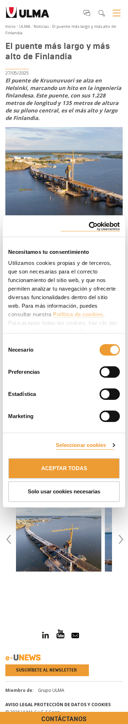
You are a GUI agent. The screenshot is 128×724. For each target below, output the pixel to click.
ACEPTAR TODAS (64, 468)
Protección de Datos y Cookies (72, 705)
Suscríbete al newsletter (46, 670)
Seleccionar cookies (81, 445)
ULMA (24, 26)
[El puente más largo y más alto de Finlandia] (64, 171)
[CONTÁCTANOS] (5, 599)
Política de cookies (78, 314)
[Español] (27, 14)
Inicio (10, 26)
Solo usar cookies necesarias (64, 491)
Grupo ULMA (51, 690)
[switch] (101, 370)
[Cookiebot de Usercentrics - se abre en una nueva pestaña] (90, 226)
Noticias (41, 26)
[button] (86, 13)
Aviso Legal (19, 705)
